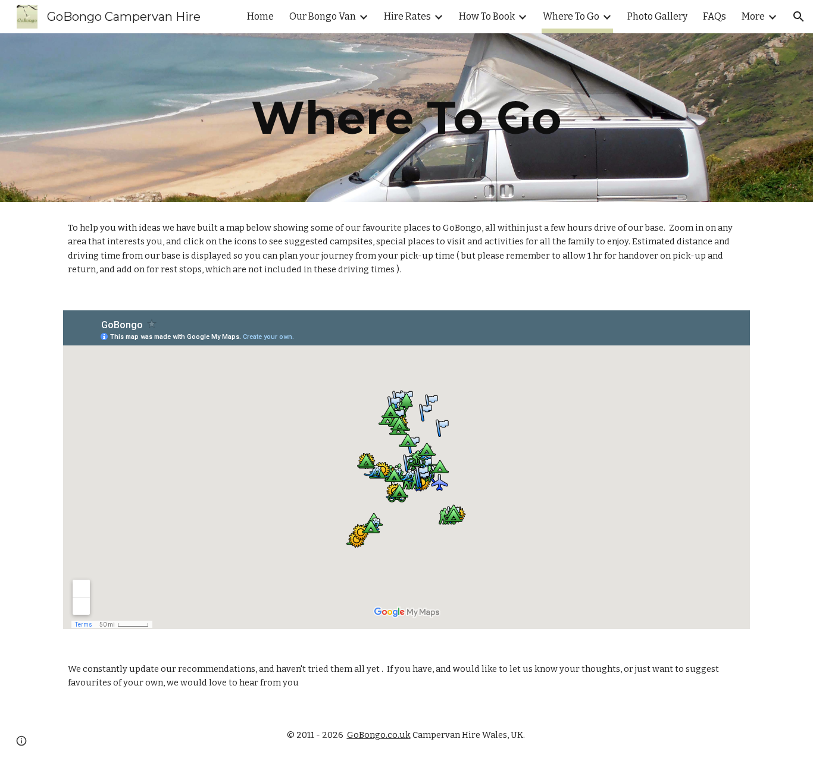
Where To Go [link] (571, 16)
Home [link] (260, 16)
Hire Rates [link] (407, 16)
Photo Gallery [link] (657, 16)
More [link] (753, 16)
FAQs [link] (714, 16)
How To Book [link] (487, 16)
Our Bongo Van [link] (322, 16)
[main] (406, 118)
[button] (798, 16)
